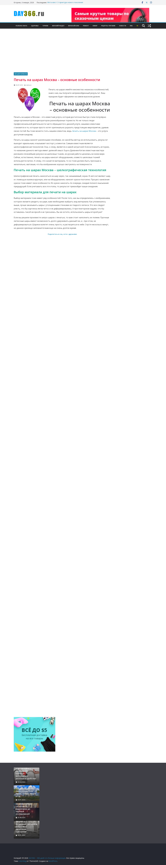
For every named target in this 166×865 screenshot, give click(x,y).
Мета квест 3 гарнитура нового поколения (65, 2)
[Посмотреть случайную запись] (149, 26)
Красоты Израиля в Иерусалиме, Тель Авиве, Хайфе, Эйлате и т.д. (26, 792)
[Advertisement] (83, 54)
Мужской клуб (73, 26)
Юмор (95, 26)
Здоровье (35, 26)
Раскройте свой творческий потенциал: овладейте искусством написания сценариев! (26, 825)
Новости (122, 26)
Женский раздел (58, 26)
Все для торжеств (21, 74)
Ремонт (86, 26)
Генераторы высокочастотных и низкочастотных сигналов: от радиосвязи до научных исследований (25, 806)
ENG (131, 26)
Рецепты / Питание (108, 26)
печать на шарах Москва (84, 131)
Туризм (45, 26)
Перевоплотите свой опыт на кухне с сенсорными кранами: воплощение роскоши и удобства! (26, 772)
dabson (28, 85)
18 (137, 26)
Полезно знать (21, 26)
